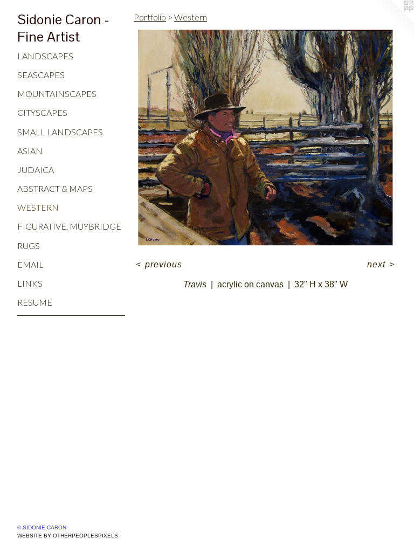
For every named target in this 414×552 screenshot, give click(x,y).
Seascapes (41, 75)
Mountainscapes (56, 93)
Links (30, 283)
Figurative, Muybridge (69, 226)
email (30, 264)
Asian (30, 151)
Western (38, 207)
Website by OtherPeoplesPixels (67, 536)
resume (34, 302)
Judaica (35, 169)
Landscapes (45, 56)
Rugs (28, 245)
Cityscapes (42, 112)
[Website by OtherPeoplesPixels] (392, 21)
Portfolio (150, 17)
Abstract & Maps (55, 188)
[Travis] (265, 138)
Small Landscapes (60, 132)
